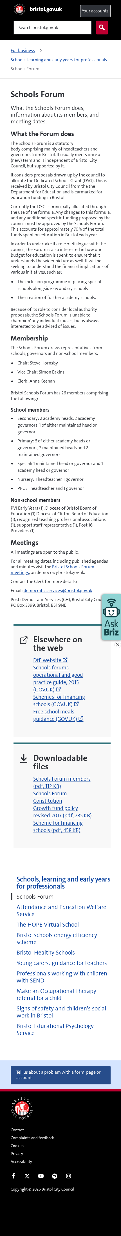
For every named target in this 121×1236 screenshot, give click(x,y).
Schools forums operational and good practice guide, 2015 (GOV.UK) (58, 678)
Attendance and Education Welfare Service (61, 911)
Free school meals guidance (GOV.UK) (58, 715)
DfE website (50, 660)
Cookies (17, 1145)
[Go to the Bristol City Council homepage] (22, 1108)
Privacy (17, 1153)
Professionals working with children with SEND (62, 977)
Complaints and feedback (32, 1137)
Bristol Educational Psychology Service (55, 1030)
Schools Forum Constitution (50, 797)
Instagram (68, 1177)
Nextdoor (54, 1177)
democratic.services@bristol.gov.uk (58, 590)
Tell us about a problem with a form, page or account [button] (58, 1074)
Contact (17, 1129)
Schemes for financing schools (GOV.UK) (59, 700)
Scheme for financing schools (58, 826)
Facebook (13, 1177)
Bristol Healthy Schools (46, 952)
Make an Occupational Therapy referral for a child (56, 995)
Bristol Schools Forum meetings (52, 569)
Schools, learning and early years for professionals (63, 883)
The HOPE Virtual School (48, 924)
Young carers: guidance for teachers (62, 963)
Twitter (27, 1177)
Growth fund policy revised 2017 (62, 812)
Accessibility (21, 1161)
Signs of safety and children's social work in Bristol (61, 1012)
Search (102, 27)
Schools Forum (35, 896)
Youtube (41, 1177)
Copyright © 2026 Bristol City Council (42, 1189)
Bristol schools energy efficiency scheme (57, 939)
